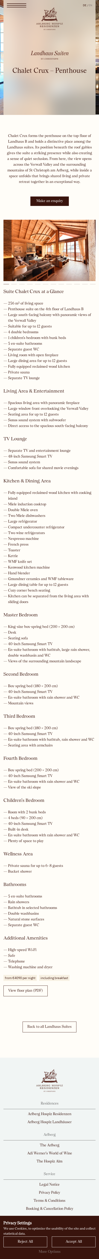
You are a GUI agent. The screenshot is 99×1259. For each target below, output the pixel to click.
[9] (69, 284)
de (84, 5)
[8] (61, 284)
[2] (14, 284)
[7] (53, 284)
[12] (93, 284)
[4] (29, 284)
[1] (6, 284)
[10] (77, 284)
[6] (45, 284)
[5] (38, 284)
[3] (22, 284)
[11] (85, 284)
